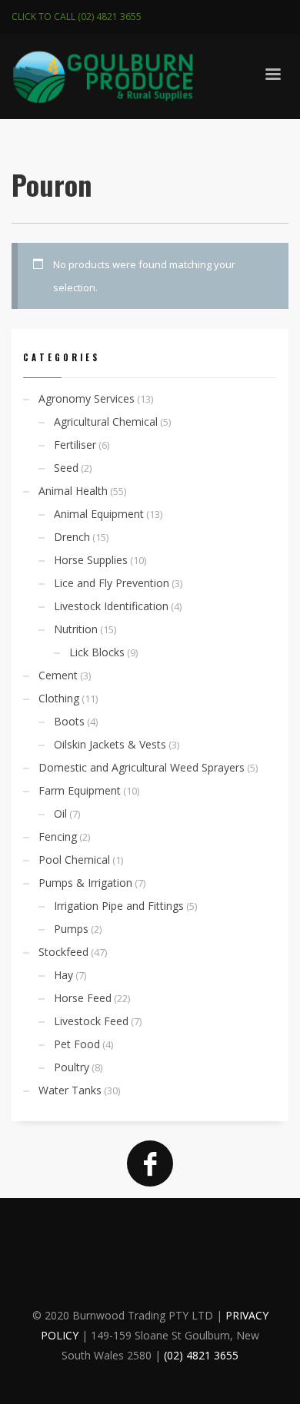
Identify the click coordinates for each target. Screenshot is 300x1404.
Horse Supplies (91, 560)
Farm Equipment (79, 790)
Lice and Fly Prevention (111, 583)
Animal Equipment (99, 513)
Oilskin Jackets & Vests (110, 744)
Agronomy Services (86, 398)
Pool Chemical (74, 859)
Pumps (71, 928)
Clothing (58, 698)
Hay (63, 975)
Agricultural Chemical (106, 421)
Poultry (71, 1067)
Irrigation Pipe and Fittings (119, 905)
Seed (66, 467)
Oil (60, 813)
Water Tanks (70, 1090)
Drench (72, 536)
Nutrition (76, 629)
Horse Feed (83, 998)
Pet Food (77, 1044)
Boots (69, 721)
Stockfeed (63, 951)
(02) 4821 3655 (201, 1355)
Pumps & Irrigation (85, 882)
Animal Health (73, 490)
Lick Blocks (97, 652)
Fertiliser (75, 444)
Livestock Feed (91, 1021)
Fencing (57, 836)
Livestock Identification (111, 606)
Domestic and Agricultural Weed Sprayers (141, 767)
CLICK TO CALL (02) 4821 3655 (77, 16)
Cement (58, 675)
